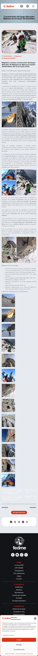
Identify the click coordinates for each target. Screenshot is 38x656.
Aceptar (19, 640)
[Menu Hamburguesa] (33, 6)
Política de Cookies (10, 653)
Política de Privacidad (21, 653)
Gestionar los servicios (8, 635)
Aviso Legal (30, 653)
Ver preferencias (19, 649)
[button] (35, 618)
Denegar (19, 644)
